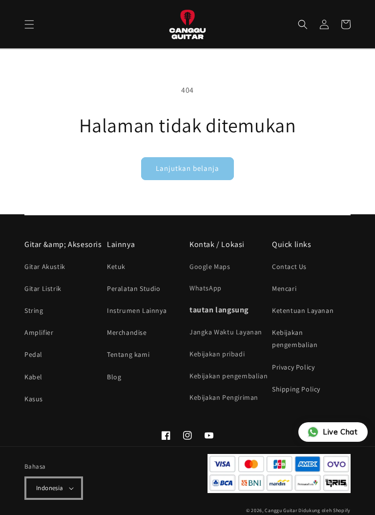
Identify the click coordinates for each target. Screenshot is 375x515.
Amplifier (38, 332)
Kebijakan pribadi (217, 354)
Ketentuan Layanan (302, 310)
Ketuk (116, 266)
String (33, 310)
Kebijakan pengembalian (228, 375)
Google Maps (209, 266)
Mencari (284, 288)
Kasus (33, 398)
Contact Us (289, 266)
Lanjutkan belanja (187, 168)
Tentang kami (128, 354)
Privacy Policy (293, 367)
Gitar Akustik (44, 266)
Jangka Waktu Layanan (225, 332)
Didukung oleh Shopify (324, 510)
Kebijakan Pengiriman (223, 397)
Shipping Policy (296, 389)
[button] (29, 24)
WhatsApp (205, 288)
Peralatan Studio (134, 288)
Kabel (33, 376)
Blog (114, 376)
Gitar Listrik (43, 288)
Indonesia (49, 488)
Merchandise (127, 332)
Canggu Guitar (281, 510)
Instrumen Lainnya (137, 310)
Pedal (33, 354)
